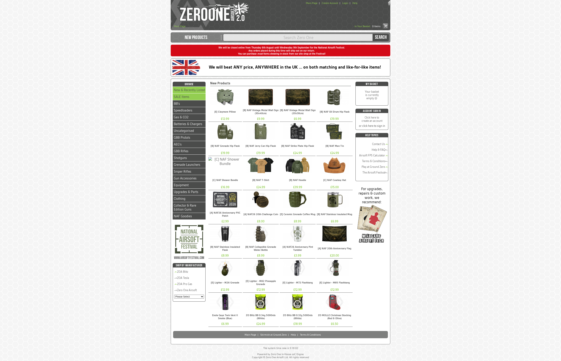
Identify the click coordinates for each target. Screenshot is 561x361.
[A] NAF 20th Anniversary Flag (334, 248)
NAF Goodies (183, 216)
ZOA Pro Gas (184, 284)
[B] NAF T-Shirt (260, 180)
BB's (177, 104)
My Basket (372, 84)
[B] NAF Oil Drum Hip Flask (335, 111)
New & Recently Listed (189, 90)
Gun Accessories (185, 178)
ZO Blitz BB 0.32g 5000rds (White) (297, 317)
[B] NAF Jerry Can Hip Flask (260, 145)
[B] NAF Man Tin (334, 145)
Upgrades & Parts (186, 192)
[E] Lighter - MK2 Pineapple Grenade (261, 283)
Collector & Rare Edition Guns (185, 207)
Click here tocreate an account (372, 119)
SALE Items (181, 97)
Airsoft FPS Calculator (372, 155)
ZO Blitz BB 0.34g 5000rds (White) (260, 317)
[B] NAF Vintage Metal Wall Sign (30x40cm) (261, 112)
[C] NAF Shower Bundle (225, 180)
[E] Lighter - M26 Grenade (225, 282)
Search (381, 37)
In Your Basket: (367, 26)
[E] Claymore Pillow (225, 111)
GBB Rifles (181, 151)
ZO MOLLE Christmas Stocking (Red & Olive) (334, 317)
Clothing (179, 199)
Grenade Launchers (187, 165)
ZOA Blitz (182, 271)
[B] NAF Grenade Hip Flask (225, 145)
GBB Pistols (182, 138)
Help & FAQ (378, 149)
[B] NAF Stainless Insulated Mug (334, 214)
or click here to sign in (372, 125)
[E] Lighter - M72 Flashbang (297, 282)
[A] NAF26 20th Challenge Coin (260, 214)
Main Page (312, 3)
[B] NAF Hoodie (297, 180)
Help (354, 3)
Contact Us (378, 144)
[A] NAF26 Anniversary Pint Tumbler (297, 248)
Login (345, 3)
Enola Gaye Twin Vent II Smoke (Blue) (225, 317)
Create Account (330, 3)
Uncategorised (184, 131)
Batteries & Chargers (188, 124)
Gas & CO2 (181, 117)
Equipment (181, 185)
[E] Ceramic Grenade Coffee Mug (297, 214)
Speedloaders (183, 110)
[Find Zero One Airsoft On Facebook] (389, 3)
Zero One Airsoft (187, 290)
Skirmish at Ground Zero (273, 334)
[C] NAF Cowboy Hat (334, 180)
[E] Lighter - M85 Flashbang (334, 282)
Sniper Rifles (182, 171)
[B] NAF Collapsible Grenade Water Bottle (260, 248)
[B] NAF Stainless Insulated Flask (225, 248)
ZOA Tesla (183, 278)
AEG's (178, 144)
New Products (196, 38)
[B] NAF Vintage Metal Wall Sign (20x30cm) (298, 112)
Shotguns (180, 158)
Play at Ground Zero (373, 166)
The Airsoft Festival (373, 172)
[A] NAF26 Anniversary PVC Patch (225, 214)
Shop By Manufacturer (189, 265)
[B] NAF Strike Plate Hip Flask (297, 145)
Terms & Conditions (373, 161)
